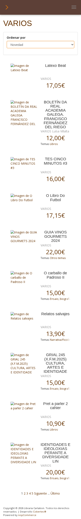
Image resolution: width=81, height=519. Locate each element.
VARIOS (46, 79)
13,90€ (55, 333)
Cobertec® (39, 511)
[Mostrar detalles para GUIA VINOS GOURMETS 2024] (24, 236)
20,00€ (55, 472)
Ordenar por (16, 37)
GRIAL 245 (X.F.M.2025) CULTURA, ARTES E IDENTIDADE (55, 363)
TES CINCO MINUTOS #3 (55, 161)
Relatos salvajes (55, 314)
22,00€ (55, 252)
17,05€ (55, 85)
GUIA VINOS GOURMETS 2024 (55, 236)
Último (55, 493)
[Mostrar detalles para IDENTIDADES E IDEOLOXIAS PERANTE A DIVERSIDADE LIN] (24, 453)
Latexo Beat (55, 66)
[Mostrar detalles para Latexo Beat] (24, 68)
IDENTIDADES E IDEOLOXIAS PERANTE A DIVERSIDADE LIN (55, 453)
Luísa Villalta (60, 131)
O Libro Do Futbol (55, 198)
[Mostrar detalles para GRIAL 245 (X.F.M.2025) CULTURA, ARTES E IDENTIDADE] (24, 363)
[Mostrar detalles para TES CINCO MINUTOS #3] (24, 163)
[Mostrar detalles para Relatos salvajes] (24, 316)
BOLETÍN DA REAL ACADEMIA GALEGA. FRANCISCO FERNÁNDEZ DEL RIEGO (55, 114)
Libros (54, 144)
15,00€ (55, 293)
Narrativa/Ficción (60, 340)
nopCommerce (27, 515)
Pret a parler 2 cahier (55, 406)
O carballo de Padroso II (55, 275)
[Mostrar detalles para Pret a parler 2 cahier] (24, 406)
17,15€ (55, 215)
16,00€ (55, 179)
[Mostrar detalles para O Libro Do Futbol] (24, 198)
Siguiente (40, 493)
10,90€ (55, 423)
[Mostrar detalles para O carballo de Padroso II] (24, 277)
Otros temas (58, 258)
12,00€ (55, 138)
